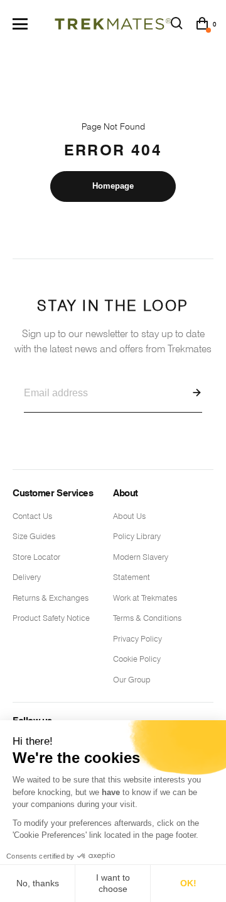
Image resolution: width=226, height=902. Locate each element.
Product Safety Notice (51, 618)
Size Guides (34, 536)
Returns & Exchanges (51, 598)
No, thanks (37, 883)
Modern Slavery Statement (140, 567)
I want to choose (113, 883)
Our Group (132, 679)
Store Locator (36, 557)
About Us (129, 516)
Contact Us (32, 516)
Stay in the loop (113, 326)
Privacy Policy (137, 638)
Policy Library (137, 536)
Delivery (27, 577)
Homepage (113, 186)
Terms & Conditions (147, 618)
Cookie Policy (137, 659)
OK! (188, 883)
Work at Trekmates (145, 598)
